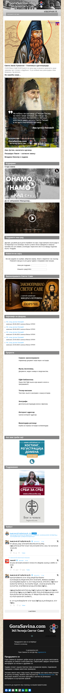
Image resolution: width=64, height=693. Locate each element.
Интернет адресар (27, 412)
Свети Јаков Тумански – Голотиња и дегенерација (27, 66)
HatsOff (13, 560)
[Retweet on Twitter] (9, 557)
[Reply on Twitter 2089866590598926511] (11, 570)
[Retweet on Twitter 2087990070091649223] (14, 605)
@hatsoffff (21, 560)
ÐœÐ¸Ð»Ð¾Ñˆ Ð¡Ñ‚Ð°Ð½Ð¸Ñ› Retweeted (20, 557)
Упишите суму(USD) (24, 269)
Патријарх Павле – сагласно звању (20, 153)
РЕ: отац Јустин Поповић (15, 322)
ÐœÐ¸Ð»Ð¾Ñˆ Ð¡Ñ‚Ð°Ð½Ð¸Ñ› (20, 541)
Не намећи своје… (13, 75)
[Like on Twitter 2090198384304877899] (19, 553)
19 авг (42, 541)
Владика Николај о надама (16, 157)
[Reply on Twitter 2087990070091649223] (11, 605)
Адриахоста (42, 652)
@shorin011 (37, 541)
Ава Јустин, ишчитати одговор (18, 150)
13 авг (42, 575)
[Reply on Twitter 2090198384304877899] (11, 553)
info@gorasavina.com (46, 674)
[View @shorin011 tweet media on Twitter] (11, 550)
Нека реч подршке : (24, 265)
